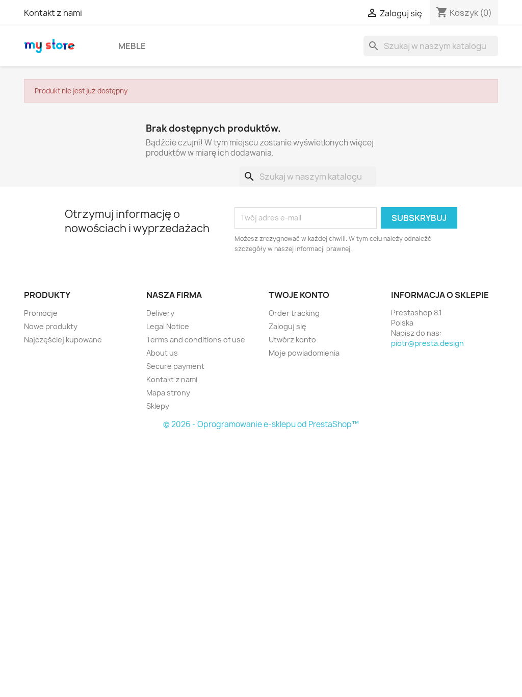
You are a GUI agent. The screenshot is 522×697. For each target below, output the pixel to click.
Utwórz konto (292, 339)
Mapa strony (168, 392)
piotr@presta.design (427, 343)
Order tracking (294, 313)
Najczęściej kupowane (63, 339)
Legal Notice (167, 326)
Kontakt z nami (53, 12)
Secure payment (175, 366)
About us (162, 353)
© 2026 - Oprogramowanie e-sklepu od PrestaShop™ (261, 424)
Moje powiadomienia (304, 353)
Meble (132, 46)
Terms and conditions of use (195, 339)
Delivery (160, 313)
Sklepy (157, 406)
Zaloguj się (287, 326)
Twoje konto (299, 295)
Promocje (41, 313)
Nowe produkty (50, 326)
